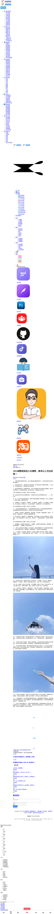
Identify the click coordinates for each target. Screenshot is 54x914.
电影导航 (3, 904)
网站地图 (39, 811)
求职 (10, 825)
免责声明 (50, 811)
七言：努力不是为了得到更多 (20, 789)
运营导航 (3, 905)
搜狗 (19, 246)
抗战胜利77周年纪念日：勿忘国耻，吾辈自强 (23, 785)
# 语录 (14, 749)
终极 (24, 477)
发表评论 (15, 806)
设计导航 (3, 908)
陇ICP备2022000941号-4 (38, 812)
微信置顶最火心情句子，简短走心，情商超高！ (24, 776)
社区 (6, 825)
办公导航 (3, 907)
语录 (17, 467)
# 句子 (17, 749)
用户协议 (45, 811)
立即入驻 (15, 466)
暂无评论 (16, 795)
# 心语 (20, 749)
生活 (8, 825)
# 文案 (23, 749)
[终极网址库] (22, 145)
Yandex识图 (21, 249)
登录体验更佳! (27, 908)
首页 (14, 467)
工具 (4, 825)
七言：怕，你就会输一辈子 (19, 780)
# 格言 (26, 749)
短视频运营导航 (4, 910)
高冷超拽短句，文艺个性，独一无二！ (22, 772)
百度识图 (20, 245)
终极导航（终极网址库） (30, 811)
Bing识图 (20, 244)
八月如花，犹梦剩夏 (18, 768)
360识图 (20, 248)
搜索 (2, 825)
